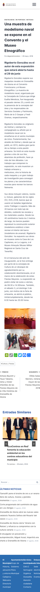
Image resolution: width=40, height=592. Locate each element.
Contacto (27, 587)
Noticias (29, 20)
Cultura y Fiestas (7, 364)
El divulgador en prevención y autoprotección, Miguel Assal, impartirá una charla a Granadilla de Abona (19, 537)
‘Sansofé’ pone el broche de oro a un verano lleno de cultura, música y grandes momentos (19, 496)
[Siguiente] (34, 444)
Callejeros (7, 577)
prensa (12, 464)
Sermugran (27, 570)
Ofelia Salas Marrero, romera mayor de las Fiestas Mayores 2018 (32, 380)
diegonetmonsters (13, 56)
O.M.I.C (26, 566)
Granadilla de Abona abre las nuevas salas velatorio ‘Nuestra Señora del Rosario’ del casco (19, 515)
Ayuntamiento (17, 560)
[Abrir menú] (34, 4)
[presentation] (20, 428)
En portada (20, 20)
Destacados (9, 20)
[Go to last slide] (6, 444)
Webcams (7, 580)
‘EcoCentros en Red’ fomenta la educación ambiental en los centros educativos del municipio (19, 453)
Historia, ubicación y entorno (7, 569)
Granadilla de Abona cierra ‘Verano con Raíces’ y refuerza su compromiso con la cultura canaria (18, 526)
